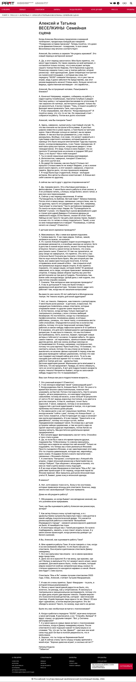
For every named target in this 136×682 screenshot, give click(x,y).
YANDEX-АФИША (74, 665)
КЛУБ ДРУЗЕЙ (96, 9)
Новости (15, 661)
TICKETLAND (73, 663)
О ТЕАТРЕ (6, 9)
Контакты (16, 667)
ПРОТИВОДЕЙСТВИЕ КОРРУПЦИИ (23, 672)
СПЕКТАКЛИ (39, 9)
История (15, 663)
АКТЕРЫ (57, 9)
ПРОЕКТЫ (130, 9)
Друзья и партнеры (19, 670)
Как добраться (17, 665)
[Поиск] (131, 3)
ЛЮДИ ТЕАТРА (76, 9)
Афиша (71, 661)
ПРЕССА (114, 9)
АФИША (22, 9)
